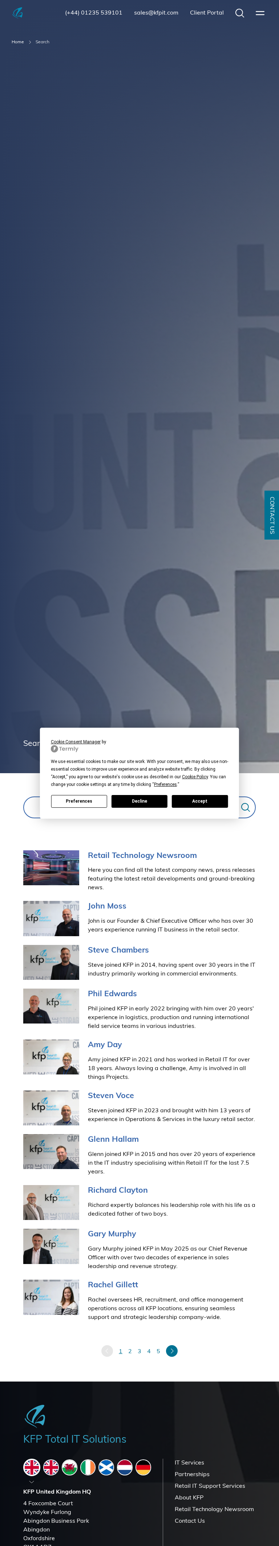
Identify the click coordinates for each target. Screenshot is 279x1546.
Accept (199, 801)
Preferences (79, 801)
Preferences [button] (165, 784)
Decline (139, 801)
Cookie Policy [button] (195, 776)
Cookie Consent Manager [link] (76, 741)
